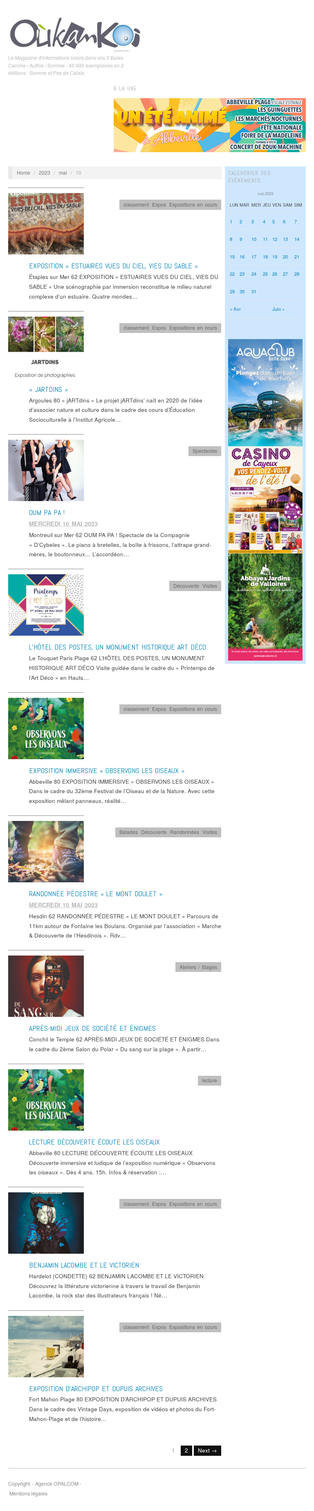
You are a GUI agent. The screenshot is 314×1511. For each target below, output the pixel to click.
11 (265, 239)
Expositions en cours (193, 204)
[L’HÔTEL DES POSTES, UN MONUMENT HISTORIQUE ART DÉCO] (46, 604)
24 (253, 273)
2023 (44, 172)
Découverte (186, 585)
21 (296, 256)
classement (136, 204)
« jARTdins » (48, 389)
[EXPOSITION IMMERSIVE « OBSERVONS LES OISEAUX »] (46, 728)
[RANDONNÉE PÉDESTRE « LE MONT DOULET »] (46, 851)
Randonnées (184, 832)
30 (242, 291)
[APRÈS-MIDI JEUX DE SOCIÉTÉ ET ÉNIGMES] (46, 985)
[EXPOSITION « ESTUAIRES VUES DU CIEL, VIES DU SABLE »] (46, 223)
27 (285, 273)
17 (253, 256)
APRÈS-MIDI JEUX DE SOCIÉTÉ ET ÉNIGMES (92, 1028)
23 (242, 273)
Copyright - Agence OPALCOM (43, 1483)
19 (274, 256)
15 (232, 256)
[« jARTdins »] (46, 347)
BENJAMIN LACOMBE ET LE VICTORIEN (84, 1265)
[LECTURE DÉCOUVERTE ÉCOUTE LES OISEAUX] (46, 1099)
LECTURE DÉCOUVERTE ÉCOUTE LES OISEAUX (94, 1142)
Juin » (278, 309)
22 (232, 273)
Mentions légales (28, 1493)
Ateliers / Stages (198, 967)
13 (285, 239)
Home (23, 172)
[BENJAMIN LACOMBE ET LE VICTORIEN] (46, 1222)
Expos (159, 204)
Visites (209, 585)
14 (296, 239)
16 (242, 256)
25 (265, 273)
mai (63, 172)
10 (253, 239)
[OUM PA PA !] (46, 470)
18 (265, 256)
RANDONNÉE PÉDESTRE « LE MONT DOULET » (95, 893)
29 (232, 291)
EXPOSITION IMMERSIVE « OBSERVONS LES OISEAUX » (106, 770)
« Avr (235, 309)
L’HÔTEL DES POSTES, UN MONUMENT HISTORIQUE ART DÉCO (117, 647)
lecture (209, 1080)
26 (274, 273)
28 (296, 273)
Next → (207, 1450)
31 (253, 291)
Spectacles (205, 450)
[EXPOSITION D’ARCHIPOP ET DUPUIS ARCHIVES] (46, 1346)
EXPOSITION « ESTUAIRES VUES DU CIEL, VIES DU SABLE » (113, 265)
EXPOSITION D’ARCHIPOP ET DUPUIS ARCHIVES (96, 1388)
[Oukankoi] (75, 33)
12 (274, 239)
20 (285, 256)
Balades (128, 832)
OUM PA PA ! (47, 512)
